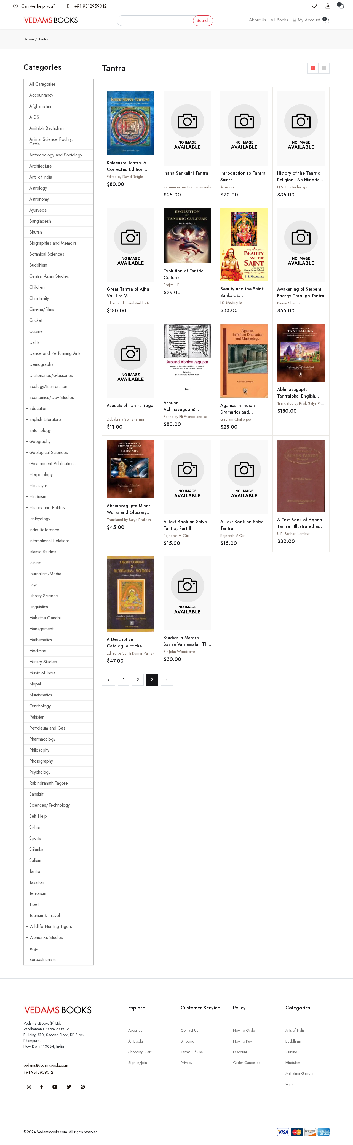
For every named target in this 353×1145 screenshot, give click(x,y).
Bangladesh (40, 221)
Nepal (35, 684)
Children (37, 287)
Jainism (35, 563)
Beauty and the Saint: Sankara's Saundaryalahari (242, 295)
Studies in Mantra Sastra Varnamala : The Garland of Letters (187, 644)
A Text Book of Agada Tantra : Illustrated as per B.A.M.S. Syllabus (299, 526)
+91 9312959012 (90, 6)
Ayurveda (38, 210)
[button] (313, 68)
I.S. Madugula (231, 303)
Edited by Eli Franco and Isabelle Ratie (194, 416)
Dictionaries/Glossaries (51, 375)
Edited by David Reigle (125, 176)
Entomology (40, 430)
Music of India (42, 673)
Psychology (39, 772)
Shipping (187, 1041)
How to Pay (242, 1041)
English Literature (45, 419)
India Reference (44, 529)
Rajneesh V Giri (232, 535)
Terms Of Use (192, 1052)
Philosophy (39, 750)
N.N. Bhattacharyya (292, 187)
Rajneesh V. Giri (176, 535)
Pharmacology (42, 739)
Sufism (35, 860)
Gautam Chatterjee (235, 419)
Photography (41, 761)
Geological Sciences (48, 452)
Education (38, 408)
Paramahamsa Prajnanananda (187, 187)
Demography (41, 364)
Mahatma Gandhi (45, 618)
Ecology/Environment (48, 386)
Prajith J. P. (172, 285)
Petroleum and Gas (47, 728)
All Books (279, 20)
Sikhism (35, 827)
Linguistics (38, 607)
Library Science (43, 596)
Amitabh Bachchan (46, 128)
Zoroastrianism (42, 959)
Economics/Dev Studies (51, 397)
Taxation (36, 882)
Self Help (38, 816)
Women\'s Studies (46, 937)
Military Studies (43, 662)
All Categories (42, 84)
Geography (39, 441)
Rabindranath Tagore (48, 783)
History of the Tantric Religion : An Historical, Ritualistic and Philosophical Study (300, 183)
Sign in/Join (137, 1062)
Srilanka (36, 849)
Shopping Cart (139, 1052)
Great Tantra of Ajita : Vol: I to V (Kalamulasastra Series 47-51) (129, 299)
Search (203, 20)
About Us (257, 20)
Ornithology (40, 706)
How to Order (244, 1030)
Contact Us (189, 1030)
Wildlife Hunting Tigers (50, 926)
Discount (240, 1052)
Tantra (34, 871)
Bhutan (35, 232)
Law (33, 585)
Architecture (40, 166)
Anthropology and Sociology (55, 155)
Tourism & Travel (44, 915)
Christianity (39, 298)
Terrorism (37, 893)
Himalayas (38, 485)
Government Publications (52, 463)
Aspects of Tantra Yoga (130, 405)
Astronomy (39, 199)
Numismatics (40, 695)
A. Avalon (228, 187)
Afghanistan (40, 106)
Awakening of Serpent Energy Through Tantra (300, 292)
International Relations (49, 541)
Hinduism (37, 496)
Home (28, 39)
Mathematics (40, 640)
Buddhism (38, 265)
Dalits (34, 342)
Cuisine (36, 331)
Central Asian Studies (49, 276)
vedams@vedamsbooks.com (45, 1065)
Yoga (33, 948)
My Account (308, 20)
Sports (35, 838)
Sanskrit (36, 794)
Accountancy (41, 95)
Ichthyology (39, 518)
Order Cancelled (247, 1062)
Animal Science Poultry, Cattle (51, 141)
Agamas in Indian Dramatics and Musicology (237, 412)
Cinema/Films (41, 309)
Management (41, 629)
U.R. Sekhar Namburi (294, 533)
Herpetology (41, 474)
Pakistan (36, 717)
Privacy (186, 1062)
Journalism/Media (45, 574)
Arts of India (40, 177)
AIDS (34, 117)
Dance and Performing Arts (55, 353)
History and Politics (47, 507)
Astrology (38, 188)
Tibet (34, 904)
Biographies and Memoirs (53, 243)
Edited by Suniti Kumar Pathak (130, 653)
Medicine (37, 651)
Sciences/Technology (49, 805)
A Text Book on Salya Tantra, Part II (185, 525)
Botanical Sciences (46, 254)
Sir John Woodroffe (179, 651)
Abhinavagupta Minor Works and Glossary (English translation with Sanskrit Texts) (128, 516)
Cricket (35, 320)
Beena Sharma (289, 303)
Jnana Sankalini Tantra (186, 173)
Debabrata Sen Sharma (125, 419)
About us (135, 1030)
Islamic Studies (42, 552)
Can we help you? (37, 6)
